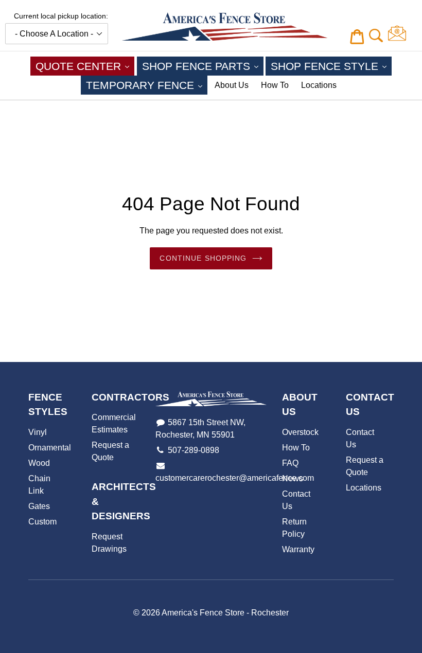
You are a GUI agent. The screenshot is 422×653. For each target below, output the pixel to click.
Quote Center (85, 66)
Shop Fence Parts (202, 66)
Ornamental (49, 447)
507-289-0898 (193, 450)
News (292, 478)
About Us (232, 85)
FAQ (290, 463)
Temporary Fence (146, 85)
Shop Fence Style (331, 66)
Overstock (300, 432)
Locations (319, 85)
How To (275, 85)
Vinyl (37, 432)
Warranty (298, 549)
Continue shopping (203, 258)
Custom (42, 521)
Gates (39, 506)
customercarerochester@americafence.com (234, 478)
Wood (39, 463)
